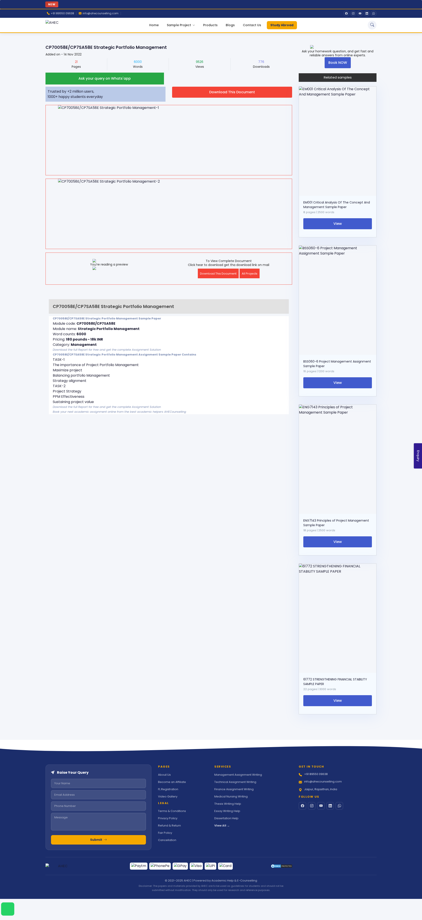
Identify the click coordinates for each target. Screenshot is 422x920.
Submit (96, 840)
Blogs (230, 25)
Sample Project (179, 25)
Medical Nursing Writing (231, 796)
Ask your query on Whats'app (104, 78)
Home (154, 25)
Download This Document (232, 92)
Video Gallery (167, 796)
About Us (164, 775)
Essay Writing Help (227, 811)
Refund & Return (169, 825)
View (337, 223)
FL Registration (168, 789)
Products (210, 25)
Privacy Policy (167, 818)
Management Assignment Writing (238, 775)
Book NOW (337, 62)
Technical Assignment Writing (235, 782)
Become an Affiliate (172, 782)
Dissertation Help (226, 818)
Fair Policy (165, 833)
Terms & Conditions (172, 811)
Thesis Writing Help (227, 804)
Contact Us (252, 25)
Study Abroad (281, 25)
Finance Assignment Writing (234, 789)
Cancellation (167, 840)
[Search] (372, 25)
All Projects (249, 273)
